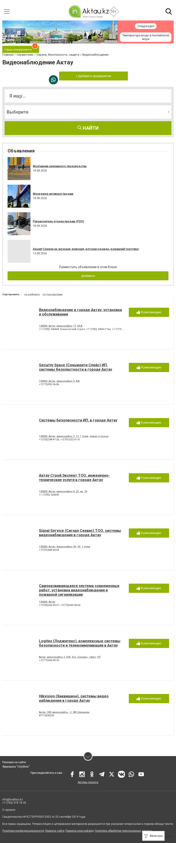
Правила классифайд (79, 830)
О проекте (8, 809)
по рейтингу (32, 294)
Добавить (88, 276)
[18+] (89, 11)
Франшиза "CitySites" (16, 766)
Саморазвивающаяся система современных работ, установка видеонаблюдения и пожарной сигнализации (79, 590)
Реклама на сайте (14, 762)
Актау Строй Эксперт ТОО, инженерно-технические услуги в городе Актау (74, 477)
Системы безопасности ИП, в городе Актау (78, 420)
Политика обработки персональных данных (123, 830)
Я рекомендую (150, 312)
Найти (90, 128)
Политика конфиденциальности (23, 830)
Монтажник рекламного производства (59, 166)
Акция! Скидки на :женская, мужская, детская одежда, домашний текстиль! (86, 249)
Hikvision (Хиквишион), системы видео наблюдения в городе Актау (74, 698)
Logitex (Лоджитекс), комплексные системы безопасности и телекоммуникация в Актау (79, 643)
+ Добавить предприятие (93, 76)
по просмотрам (52, 294)
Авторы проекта (88, 782)
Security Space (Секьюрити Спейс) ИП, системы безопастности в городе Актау (75, 367)
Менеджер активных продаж (53, 193)
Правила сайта (54, 830)
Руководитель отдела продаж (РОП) (58, 221)
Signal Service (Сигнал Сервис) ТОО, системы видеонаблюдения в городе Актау (80, 532)
